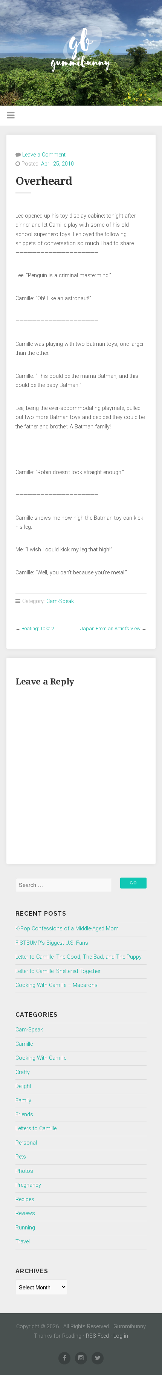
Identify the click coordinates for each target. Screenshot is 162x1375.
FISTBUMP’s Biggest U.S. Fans (51, 943)
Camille (24, 1044)
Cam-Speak (60, 601)
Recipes (24, 1199)
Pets (20, 1157)
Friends (24, 1114)
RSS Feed (97, 1336)
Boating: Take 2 (37, 628)
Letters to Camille (36, 1128)
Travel (22, 1241)
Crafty (22, 1072)
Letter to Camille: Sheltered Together (58, 971)
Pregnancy (28, 1185)
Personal (26, 1143)
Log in (120, 1336)
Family (23, 1100)
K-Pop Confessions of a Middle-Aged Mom (67, 928)
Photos (24, 1171)
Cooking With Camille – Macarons (56, 985)
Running (25, 1228)
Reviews (25, 1213)
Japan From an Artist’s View (110, 628)
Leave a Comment (44, 155)
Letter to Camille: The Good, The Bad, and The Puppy (78, 957)
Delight (23, 1086)
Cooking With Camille (40, 1058)
